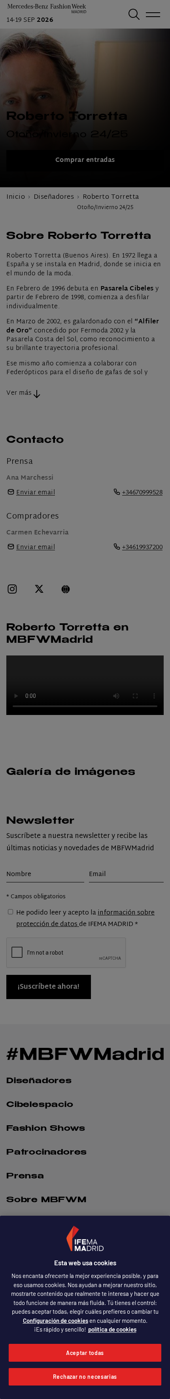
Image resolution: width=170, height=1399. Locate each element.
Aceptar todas (85, 1352)
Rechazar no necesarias (85, 1376)
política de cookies (112, 1329)
